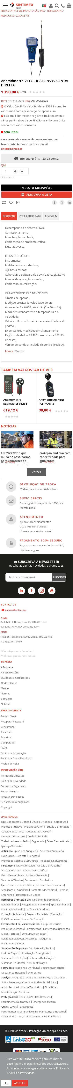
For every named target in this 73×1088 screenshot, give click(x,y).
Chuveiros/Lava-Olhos (20, 885)
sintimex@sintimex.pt (15, 610)
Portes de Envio (9, 791)
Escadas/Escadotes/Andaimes (19, 938)
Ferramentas (55, 10)
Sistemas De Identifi (13, 963)
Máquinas (45, 938)
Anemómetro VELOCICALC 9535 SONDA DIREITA (34, 82)
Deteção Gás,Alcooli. (13, 836)
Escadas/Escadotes (13, 943)
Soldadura (60, 822)
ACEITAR (19, 1083)
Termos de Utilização (13, 775)
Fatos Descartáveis (58, 841)
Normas (5, 693)
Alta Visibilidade (25, 865)
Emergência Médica (44, 1002)
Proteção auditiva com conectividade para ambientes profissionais (55, 459)
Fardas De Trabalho (48, 865)
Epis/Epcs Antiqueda (26, 851)
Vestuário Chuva (11, 870)
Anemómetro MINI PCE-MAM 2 (51, 401)
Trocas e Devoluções (12, 796)
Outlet (5, 1006)
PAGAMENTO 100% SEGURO (41, 540)
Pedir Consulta (28, 215)
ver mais (10, 462)
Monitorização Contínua (15, 992)
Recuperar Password (12, 721)
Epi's (22, 997)
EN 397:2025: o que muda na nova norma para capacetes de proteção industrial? (16, 459)
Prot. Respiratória (34, 826)
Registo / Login (9, 716)
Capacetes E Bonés (18, 822)
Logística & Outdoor (37, 909)
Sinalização (8, 890)
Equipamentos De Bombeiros (43, 1016)
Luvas (13, 1006)
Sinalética (23, 890)
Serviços (34, 856)
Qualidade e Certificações (15, 677)
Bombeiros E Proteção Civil (16, 899)
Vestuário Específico (35, 870)
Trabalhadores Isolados (15, 841)
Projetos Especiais (37, 914)
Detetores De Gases (28, 895)
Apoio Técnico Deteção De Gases (45, 977)
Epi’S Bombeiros (10, 919)
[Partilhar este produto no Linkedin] (69, 202)
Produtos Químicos (12, 929)
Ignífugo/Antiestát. (12, 846)
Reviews (50, 215)
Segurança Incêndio (52, 968)
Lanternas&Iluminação (56, 929)
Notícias (5, 704)
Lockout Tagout (10, 953)
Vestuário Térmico (12, 880)
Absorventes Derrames (50, 885)
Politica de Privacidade (13, 781)
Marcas (5, 688)
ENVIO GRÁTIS (31, 498)
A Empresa (7, 667)
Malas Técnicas (10, 933)
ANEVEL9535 (39, 101)
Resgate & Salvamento (53, 861)
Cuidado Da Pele (37, 836)
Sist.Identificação (37, 963)
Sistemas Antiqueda (52, 851)
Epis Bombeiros (10, 904)
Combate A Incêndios (43, 890)
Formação (56, 914)
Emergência (34, 972)
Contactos (6, 698)
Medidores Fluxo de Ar (15, 15)
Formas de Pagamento (13, 786)
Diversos (63, 890)
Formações (7, 968)
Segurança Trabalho (13, 972)
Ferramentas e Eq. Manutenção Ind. (23, 10)
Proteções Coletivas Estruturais (19, 861)
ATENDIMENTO (31, 517)
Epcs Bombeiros (60, 904)
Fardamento (8, 865)
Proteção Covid (9, 997)
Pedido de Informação (13, 753)
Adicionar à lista (39, 194)
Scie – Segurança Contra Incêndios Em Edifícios (29, 982)
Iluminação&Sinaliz (12, 909)
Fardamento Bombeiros (39, 880)
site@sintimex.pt (11, 148)
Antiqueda (7, 851)
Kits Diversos (43, 997)
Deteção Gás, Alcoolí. (38, 831)
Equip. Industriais (51, 924)
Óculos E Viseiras (42, 822)
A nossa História (10, 672)
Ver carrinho (8, 727)
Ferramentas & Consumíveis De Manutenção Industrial (33, 1011)
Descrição (9, 215)
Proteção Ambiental (13, 914)
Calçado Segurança (12, 831)
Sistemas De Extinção (41, 958)
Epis (3, 822)
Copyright (6, 807)
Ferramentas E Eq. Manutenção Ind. (20, 924)
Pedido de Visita (10, 763)
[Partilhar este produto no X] (62, 202)
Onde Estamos (9, 683)
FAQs (4, 748)
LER (6, 1083)
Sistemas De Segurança (14, 948)
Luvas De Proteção (58, 826)
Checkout (6, 732)
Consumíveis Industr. (34, 933)
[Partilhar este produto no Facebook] (54, 202)
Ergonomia (38, 841)
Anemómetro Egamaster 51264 (15, 401)
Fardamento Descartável (16, 1002)
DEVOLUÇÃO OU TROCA (38, 484)
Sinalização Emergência (35, 953)
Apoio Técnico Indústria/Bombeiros (22, 987)
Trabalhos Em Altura (27, 968)
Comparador (8, 742)
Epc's (30, 997)
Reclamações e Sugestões (15, 802)
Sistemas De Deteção (14, 958)
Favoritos (6, 737)
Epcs (3, 885)
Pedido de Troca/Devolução (16, 758)
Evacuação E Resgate (13, 856)
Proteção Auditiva (11, 826)
